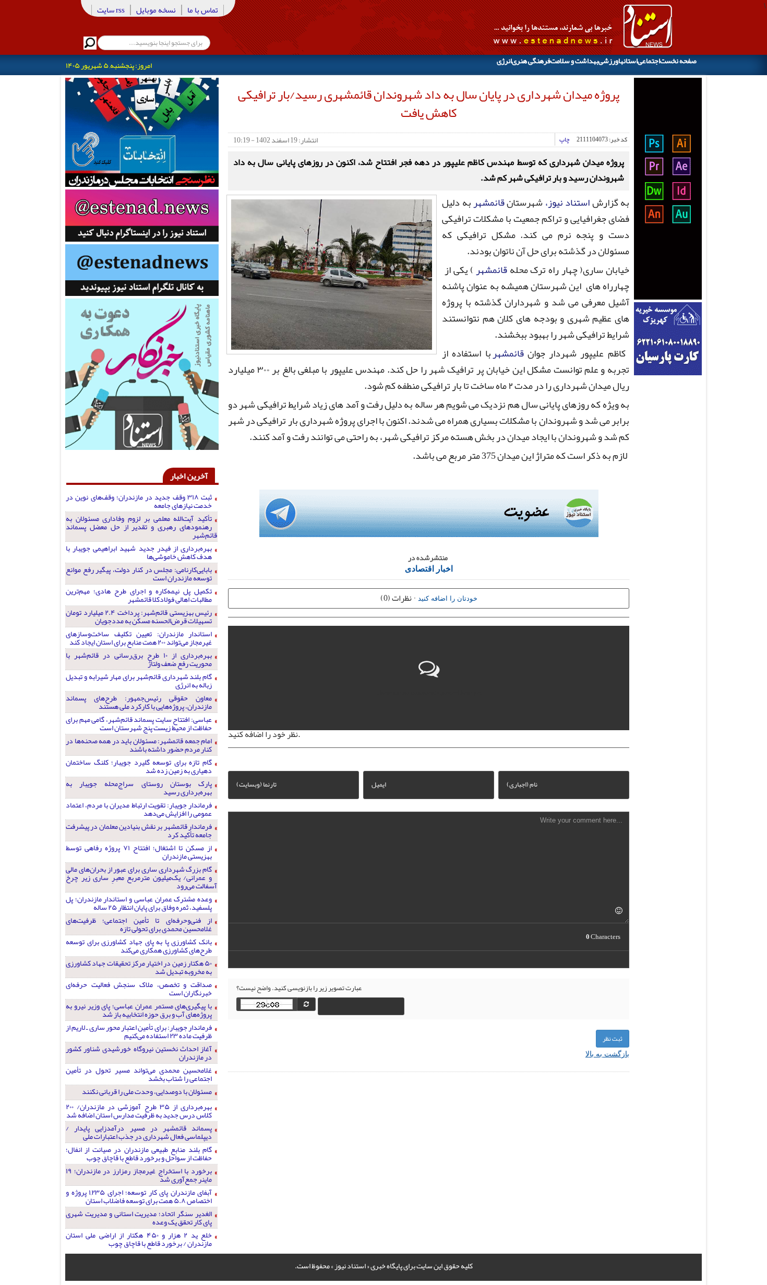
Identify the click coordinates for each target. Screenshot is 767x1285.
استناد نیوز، (567, 202)
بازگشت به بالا (607, 1053)
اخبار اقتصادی (429, 568)
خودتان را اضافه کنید (447, 598)
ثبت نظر (612, 1038)
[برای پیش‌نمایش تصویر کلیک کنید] (331, 273)
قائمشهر (489, 202)
